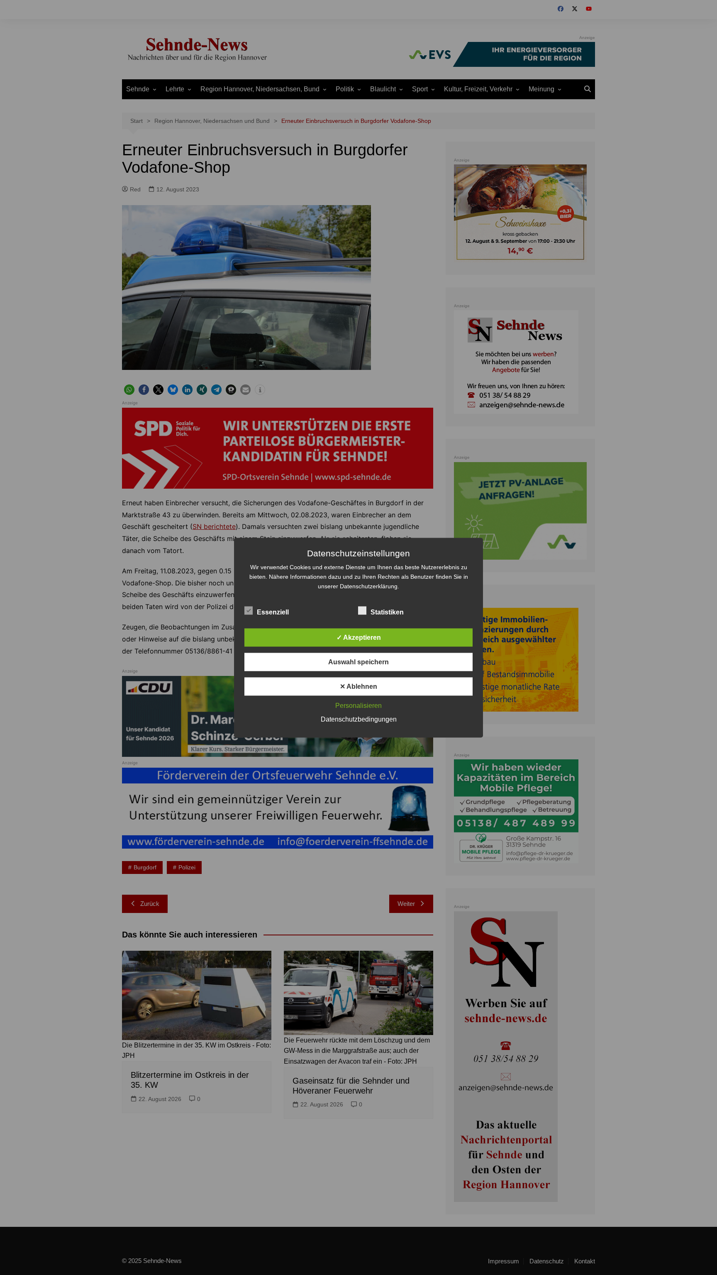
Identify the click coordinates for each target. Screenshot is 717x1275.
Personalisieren (358, 705)
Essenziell (273, 611)
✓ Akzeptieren (359, 637)
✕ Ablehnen (358, 686)
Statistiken (387, 611)
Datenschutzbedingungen (359, 718)
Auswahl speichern (358, 661)
